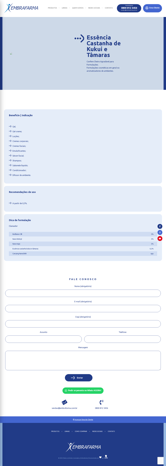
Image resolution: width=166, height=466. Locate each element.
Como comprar (81, 431)
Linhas (64, 8)
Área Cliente (154, 8)
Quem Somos (77, 8)
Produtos (52, 8)
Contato (109, 8)
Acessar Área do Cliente (84, 419)
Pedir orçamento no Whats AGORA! (84, 390)
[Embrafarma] (21, 8)
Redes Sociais (94, 8)
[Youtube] (159, 238)
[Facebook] (159, 226)
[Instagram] (159, 232)
